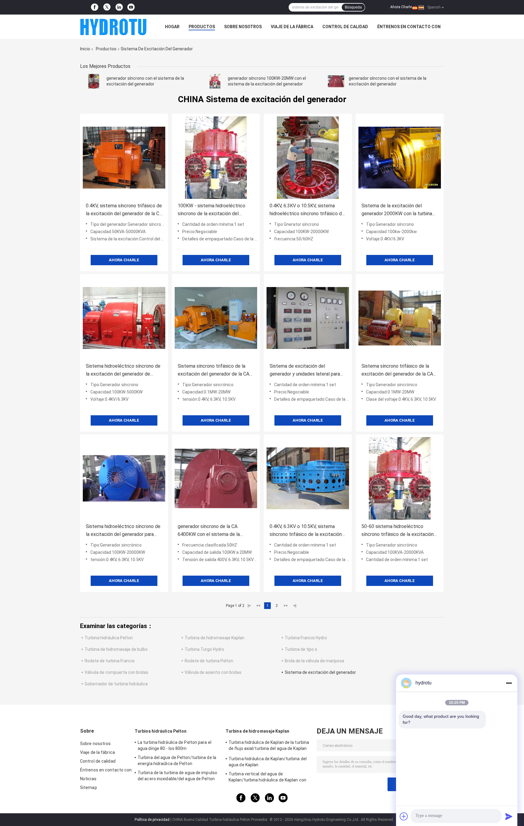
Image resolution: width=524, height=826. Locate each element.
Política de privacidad (152, 820)
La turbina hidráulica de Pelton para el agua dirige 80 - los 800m (174, 745)
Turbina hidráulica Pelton (109, 637)
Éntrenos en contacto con (409, 26)
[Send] (509, 816)
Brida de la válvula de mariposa (314, 660)
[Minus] (508, 683)
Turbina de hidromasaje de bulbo (116, 649)
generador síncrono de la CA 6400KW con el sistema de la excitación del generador (209, 530)
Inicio (85, 48)
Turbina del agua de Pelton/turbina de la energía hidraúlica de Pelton (177, 760)
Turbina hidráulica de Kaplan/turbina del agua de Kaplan (268, 761)
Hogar (172, 26)
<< (258, 606)
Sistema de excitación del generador (320, 672)
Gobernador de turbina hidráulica (116, 683)
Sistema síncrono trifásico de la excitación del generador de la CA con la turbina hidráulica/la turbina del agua (213, 370)
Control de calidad (345, 26)
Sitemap (88, 787)
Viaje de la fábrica (292, 26)
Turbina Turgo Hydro (204, 649)
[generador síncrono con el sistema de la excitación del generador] (94, 81)
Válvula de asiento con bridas (213, 672)
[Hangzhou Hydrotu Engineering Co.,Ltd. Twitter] (107, 7)
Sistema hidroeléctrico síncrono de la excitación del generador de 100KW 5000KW (123, 370)
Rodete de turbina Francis (110, 660)
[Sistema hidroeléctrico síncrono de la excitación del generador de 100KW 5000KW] (124, 318)
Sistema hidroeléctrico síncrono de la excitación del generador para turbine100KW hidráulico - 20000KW (123, 530)
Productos (202, 26)
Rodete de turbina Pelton (209, 660)
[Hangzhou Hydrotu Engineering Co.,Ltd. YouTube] (131, 7)
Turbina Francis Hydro (306, 637)
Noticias (88, 778)
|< (249, 606)
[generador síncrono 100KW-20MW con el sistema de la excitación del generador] (215, 81)
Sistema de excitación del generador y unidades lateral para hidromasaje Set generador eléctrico (305, 370)
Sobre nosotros (243, 26)
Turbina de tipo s (301, 649)
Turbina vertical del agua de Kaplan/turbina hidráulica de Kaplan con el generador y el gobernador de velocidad (269, 777)
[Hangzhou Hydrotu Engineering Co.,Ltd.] (113, 27)
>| (294, 606)
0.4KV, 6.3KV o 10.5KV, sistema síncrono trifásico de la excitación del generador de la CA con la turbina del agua (306, 530)
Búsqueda (353, 7)
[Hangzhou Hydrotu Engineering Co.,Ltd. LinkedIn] (119, 7)
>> (286, 606)
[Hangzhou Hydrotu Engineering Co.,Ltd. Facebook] (94, 7)
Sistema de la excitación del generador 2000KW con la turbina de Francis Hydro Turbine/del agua (397, 210)
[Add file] (404, 816)
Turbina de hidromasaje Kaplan (214, 637)
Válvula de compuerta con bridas (116, 672)
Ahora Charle (401, 7)
